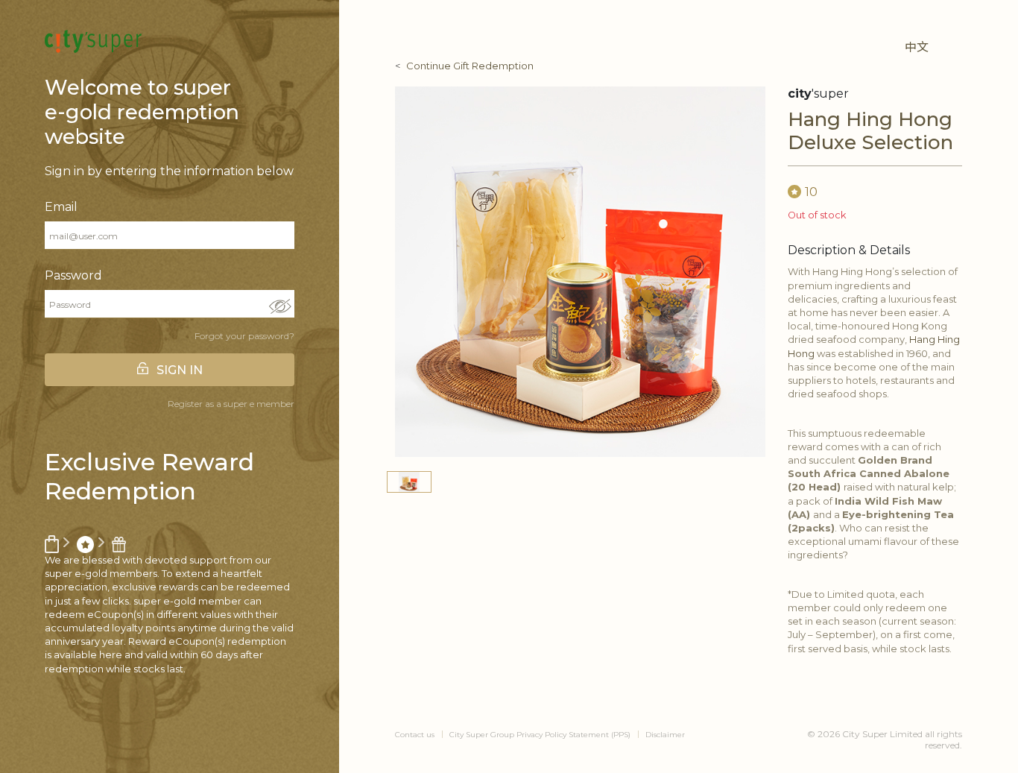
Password (73, 275)
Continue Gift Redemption (470, 66)
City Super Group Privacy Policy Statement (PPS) (539, 734)
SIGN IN (180, 370)
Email (61, 207)
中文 (917, 47)
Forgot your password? (244, 335)
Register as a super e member (231, 403)
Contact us (414, 734)
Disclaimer (665, 734)
